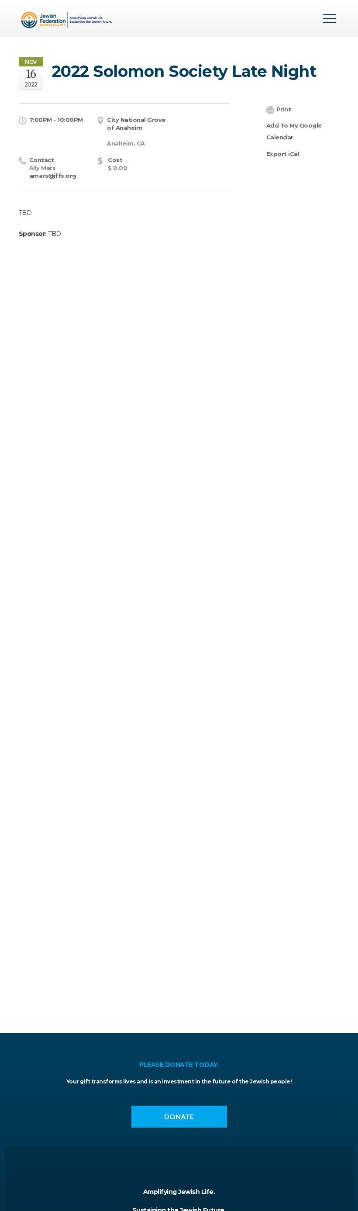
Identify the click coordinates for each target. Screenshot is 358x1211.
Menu (330, 18)
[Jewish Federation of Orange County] (68, 21)
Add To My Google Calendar (294, 131)
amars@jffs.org (52, 175)
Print (283, 109)
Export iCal (282, 153)
